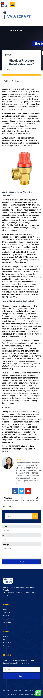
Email (4, 535)
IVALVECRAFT (14, 446)
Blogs (8, 54)
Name (4, 526)
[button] (12, 4)
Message (5, 544)
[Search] (35, 516)
